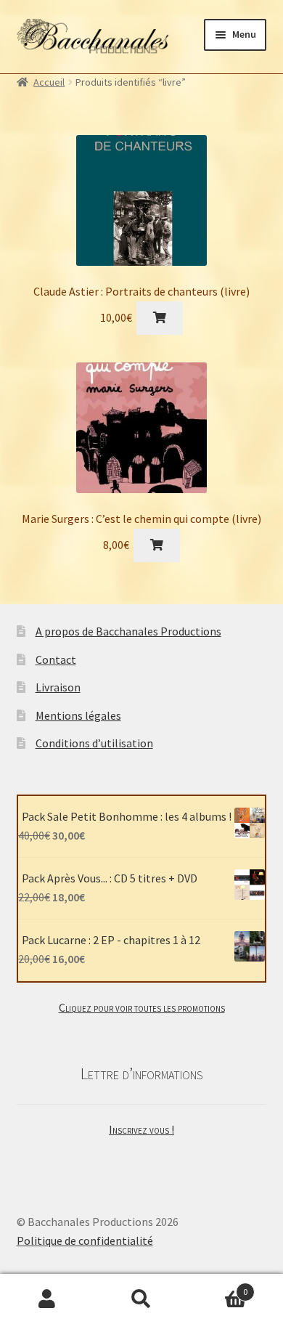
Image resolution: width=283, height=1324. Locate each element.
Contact (56, 659)
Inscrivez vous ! (141, 1129)
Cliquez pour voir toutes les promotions (142, 1007)
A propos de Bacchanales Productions (128, 631)
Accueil (49, 82)
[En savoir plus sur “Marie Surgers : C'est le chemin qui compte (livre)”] (156, 545)
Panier (218, 1286)
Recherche (141, 1299)
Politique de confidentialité (85, 1240)
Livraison (58, 687)
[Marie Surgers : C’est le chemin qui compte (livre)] (142, 427)
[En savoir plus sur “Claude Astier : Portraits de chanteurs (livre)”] (159, 318)
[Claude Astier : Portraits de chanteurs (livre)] (142, 200)
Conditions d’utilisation (94, 743)
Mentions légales (78, 715)
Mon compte (47, 1299)
